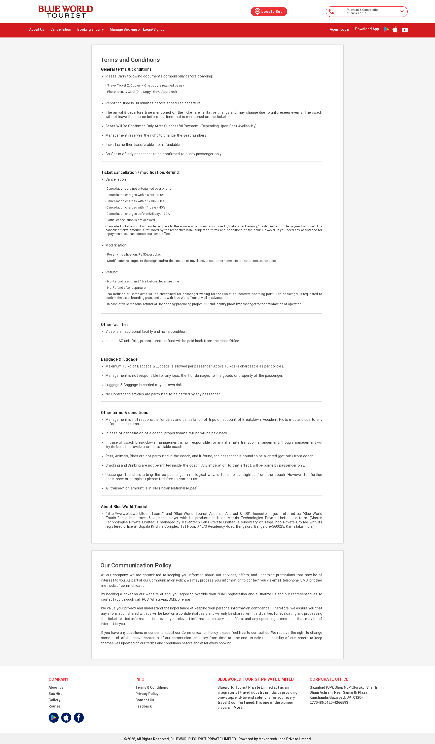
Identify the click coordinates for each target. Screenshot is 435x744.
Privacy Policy (146, 694)
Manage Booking (123, 29)
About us (56, 687)
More (238, 708)
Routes (55, 706)
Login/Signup (153, 29)
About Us (36, 29)
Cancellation (60, 29)
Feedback (143, 706)
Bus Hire (55, 694)
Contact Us (144, 700)
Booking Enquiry (90, 29)
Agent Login (339, 29)
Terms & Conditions (151, 687)
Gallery (54, 700)
